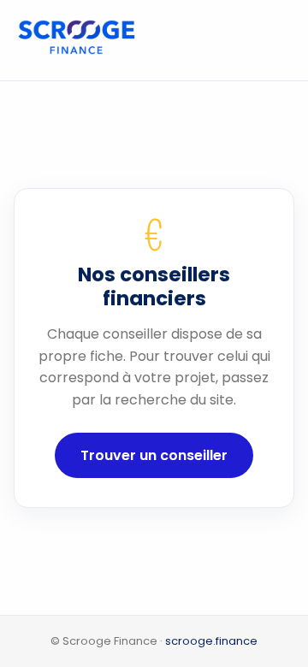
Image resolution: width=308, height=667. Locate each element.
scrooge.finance (211, 641)
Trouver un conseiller (154, 455)
